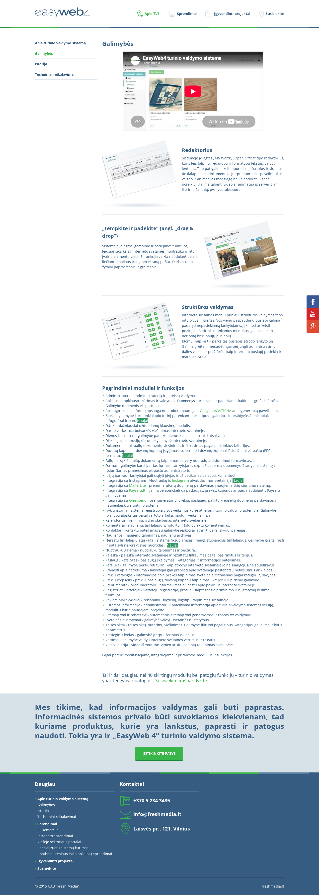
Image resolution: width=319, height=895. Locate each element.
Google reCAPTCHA (215, 410)
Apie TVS (152, 13)
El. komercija (48, 829)
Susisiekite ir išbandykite (181, 681)
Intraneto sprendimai (55, 835)
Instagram (180, 480)
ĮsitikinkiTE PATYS (159, 753)
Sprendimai (187, 13)
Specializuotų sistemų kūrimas (62, 847)
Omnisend (138, 500)
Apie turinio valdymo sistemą (60, 43)
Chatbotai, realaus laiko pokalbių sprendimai (74, 853)
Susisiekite (275, 13)
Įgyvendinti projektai (232, 13)
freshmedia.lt (273, 886)
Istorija (41, 64)
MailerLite (137, 485)
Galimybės (44, 53)
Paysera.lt (137, 490)
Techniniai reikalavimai (55, 74)
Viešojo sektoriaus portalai (59, 841)
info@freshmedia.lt (157, 814)
